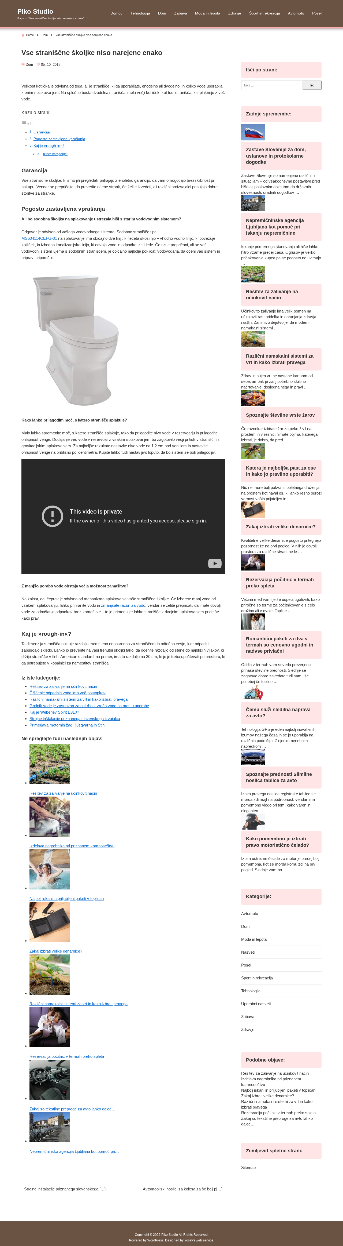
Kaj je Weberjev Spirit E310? (54, 712)
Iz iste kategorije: (55, 154)
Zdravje (234, 13)
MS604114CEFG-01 (39, 238)
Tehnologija (140, 13)
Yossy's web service (198, 1240)
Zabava (180, 13)
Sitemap (248, 1167)
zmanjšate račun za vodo (123, 605)
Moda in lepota (207, 13)
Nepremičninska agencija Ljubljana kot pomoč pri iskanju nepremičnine (275, 227)
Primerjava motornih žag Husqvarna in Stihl (67, 725)
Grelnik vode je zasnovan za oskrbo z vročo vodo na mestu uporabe (89, 705)
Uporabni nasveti (256, 1003)
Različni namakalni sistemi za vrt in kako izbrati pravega (78, 699)
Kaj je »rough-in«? (49, 146)
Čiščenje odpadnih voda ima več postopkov (67, 693)
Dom (162, 13)
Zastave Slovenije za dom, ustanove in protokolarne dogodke (276, 156)
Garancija (41, 132)
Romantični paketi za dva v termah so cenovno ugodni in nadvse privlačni (279, 645)
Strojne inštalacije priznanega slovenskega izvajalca (74, 718)
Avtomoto (296, 13)
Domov (116, 13)
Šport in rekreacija (264, 13)
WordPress (155, 1240)
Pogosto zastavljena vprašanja (59, 139)
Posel (317, 13)
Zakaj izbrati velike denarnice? (281, 526)
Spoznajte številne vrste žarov (280, 415)
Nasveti (248, 952)
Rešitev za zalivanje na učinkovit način (63, 686)
